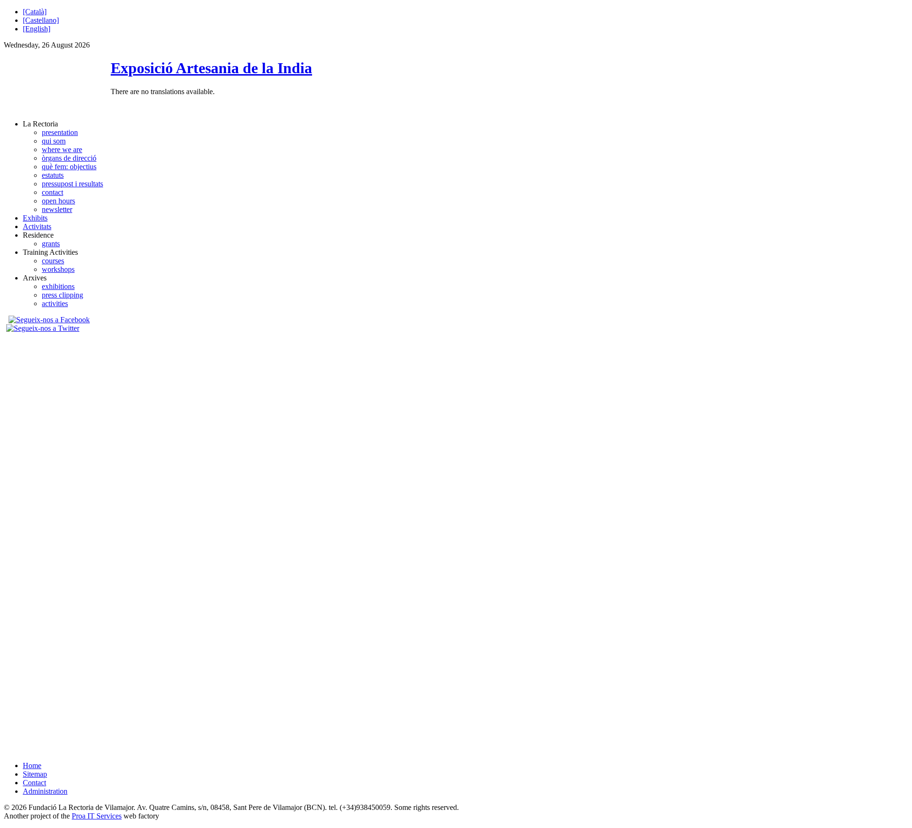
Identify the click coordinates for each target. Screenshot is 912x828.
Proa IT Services (97, 816)
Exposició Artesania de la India (211, 68)
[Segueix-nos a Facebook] (48, 320)
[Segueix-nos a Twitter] (44, 328)
